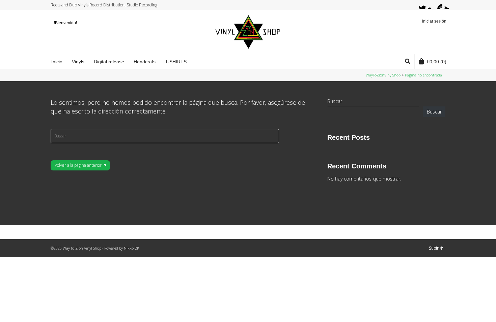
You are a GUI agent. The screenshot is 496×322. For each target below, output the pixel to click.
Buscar (334, 101)
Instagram (432, 5)
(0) (436, 61)
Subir (434, 248)
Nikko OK (131, 248)
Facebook (425, 5)
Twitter (419, 5)
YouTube (438, 5)
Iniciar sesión (434, 21)
